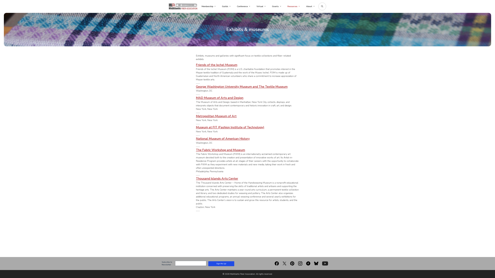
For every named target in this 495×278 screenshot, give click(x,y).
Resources (292, 6)
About (309, 6)
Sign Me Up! (221, 263)
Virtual (260, 6)
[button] (322, 6)
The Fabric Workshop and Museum (220, 150)
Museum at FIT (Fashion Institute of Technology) (230, 127)
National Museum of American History (223, 139)
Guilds (225, 6)
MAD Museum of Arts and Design (219, 98)
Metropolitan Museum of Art (216, 116)
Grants (275, 6)
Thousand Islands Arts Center (217, 178)
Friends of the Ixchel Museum (216, 65)
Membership (207, 6)
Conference (242, 6)
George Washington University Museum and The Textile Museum (242, 87)
